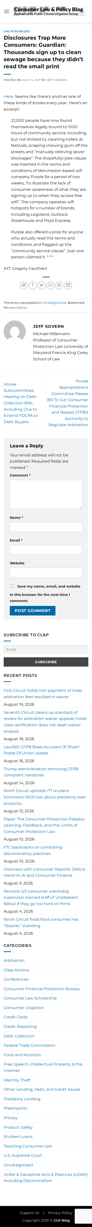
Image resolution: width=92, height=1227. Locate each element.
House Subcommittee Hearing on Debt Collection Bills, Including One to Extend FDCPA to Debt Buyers (21, 403)
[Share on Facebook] (33, 285)
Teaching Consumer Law (28, 1146)
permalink (18, 307)
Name (16, 517)
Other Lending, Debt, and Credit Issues (42, 1089)
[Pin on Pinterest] (59, 285)
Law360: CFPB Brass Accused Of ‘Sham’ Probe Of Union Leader (42, 750)
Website (17, 563)
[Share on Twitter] (42, 285)
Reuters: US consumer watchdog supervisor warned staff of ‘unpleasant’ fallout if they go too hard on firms (41, 897)
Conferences (16, 979)
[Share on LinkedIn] (68, 285)
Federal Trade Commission (29, 1045)
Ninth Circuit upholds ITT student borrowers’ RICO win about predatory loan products (45, 797)
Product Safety (18, 1127)
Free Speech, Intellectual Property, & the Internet (43, 1067)
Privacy (11, 1117)
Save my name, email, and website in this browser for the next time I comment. (45, 593)
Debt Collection (19, 1036)
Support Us (29, 1213)
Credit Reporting (20, 1026)
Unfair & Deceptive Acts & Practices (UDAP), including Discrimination (46, 1177)
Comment (20, 475)
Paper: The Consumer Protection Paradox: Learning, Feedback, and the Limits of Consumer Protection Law (44, 825)
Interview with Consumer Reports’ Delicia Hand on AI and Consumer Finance (44, 872)
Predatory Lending (22, 1099)
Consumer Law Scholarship (30, 998)
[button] (7, 11)
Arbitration (14, 960)
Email (16, 540)
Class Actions (16, 970)
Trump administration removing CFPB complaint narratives (41, 772)
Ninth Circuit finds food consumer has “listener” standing (41, 922)
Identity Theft (17, 1080)
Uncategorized (17, 31)
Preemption (15, 1108)
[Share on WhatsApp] (24, 285)
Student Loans (18, 1136)
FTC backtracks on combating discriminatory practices (33, 850)
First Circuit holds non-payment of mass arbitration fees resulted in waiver (43, 693)
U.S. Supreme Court (23, 1155)
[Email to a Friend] (50, 285)
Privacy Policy (60, 1213)
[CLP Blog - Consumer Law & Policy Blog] (49, 11)
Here (8, 96)
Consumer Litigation (24, 1007)
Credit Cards (16, 1017)
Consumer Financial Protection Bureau (42, 989)
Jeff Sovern (56, 80)
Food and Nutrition (22, 1055)
